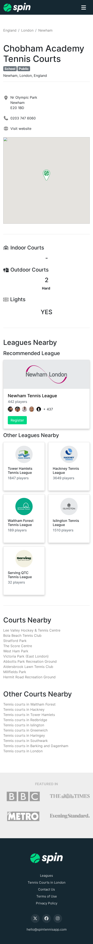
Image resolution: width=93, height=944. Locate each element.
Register (17, 420)
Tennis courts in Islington (23, 725)
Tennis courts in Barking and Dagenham (35, 746)
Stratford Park (15, 640)
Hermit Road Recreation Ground (29, 677)
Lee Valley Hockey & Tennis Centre (31, 630)
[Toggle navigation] (84, 7)
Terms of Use (46, 896)
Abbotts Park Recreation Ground (30, 661)
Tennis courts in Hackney (24, 709)
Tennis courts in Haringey (24, 735)
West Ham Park (15, 651)
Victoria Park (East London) (26, 656)
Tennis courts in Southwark (25, 740)
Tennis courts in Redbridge (25, 720)
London (27, 30)
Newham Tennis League (32, 395)
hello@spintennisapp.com (47, 929)
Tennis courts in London (23, 751)
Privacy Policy (46, 903)
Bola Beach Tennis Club (22, 635)
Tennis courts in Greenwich (25, 730)
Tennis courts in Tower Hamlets (29, 714)
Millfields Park (14, 672)
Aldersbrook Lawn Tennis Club (28, 666)
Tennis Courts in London (47, 882)
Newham (45, 30)
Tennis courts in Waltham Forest (29, 704)
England (9, 30)
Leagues (46, 875)
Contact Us (46, 889)
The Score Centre (17, 646)
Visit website (20, 128)
